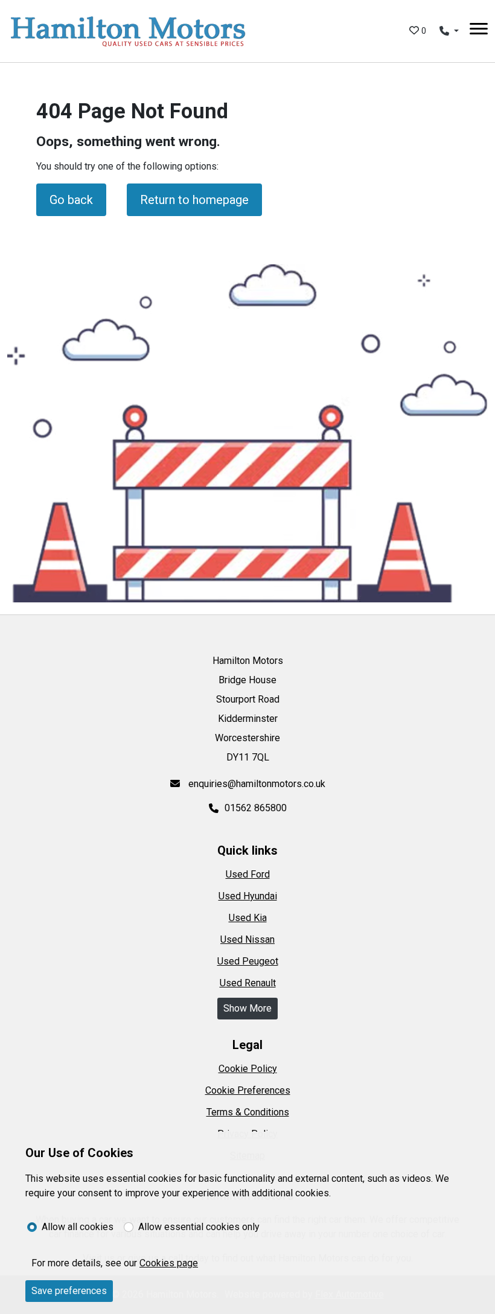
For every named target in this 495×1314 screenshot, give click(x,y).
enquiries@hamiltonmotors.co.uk (255, 783)
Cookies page (168, 1263)
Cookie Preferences (247, 1090)
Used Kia (248, 917)
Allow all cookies (77, 1227)
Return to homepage (194, 200)
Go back (71, 200)
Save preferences (69, 1290)
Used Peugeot (247, 961)
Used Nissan (247, 939)
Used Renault (248, 983)
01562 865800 (256, 808)
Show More (247, 1008)
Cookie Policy (248, 1068)
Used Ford (248, 874)
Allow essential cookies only (199, 1227)
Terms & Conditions (247, 1112)
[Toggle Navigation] (479, 31)
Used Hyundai (248, 896)
